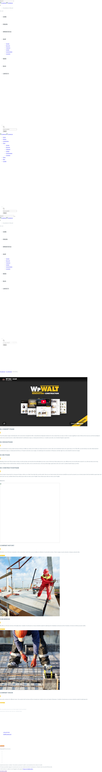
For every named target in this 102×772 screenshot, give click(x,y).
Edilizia (5, 24)
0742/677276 (6, 732)
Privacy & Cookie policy (5, 743)
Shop (4, 39)
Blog (4, 66)
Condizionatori (9, 51)
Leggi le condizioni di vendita (7, 739)
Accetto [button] (40, 765)
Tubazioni (8, 47)
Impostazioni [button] (33, 767)
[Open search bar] (3, 127)
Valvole (7, 43)
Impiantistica (7, 31)
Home (4, 16)
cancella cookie (3, 771)
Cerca (5, 131)
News (4, 58)
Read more (2, 555)
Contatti (6, 73)
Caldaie (7, 49)
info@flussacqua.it (7, 734)
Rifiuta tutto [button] (49, 767)
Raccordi (8, 45)
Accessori (8, 53)
